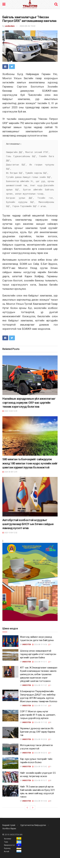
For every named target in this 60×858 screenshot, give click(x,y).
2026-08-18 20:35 (40, 739)
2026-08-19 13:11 (40, 662)
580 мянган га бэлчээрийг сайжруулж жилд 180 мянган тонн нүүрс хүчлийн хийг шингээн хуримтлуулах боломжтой (30, 463)
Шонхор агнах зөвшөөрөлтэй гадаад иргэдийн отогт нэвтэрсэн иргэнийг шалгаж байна (38, 654)
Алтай (6, 851)
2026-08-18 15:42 (40, 766)
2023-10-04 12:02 (10, 533)
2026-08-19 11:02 (40, 722)
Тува (6, 842)
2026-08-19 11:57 (40, 685)
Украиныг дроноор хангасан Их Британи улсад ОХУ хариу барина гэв (37, 732)
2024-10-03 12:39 (10, 411)
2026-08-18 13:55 (40, 801)
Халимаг (7, 839)
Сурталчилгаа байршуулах (33, 825)
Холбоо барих (9, 828)
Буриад (7, 848)
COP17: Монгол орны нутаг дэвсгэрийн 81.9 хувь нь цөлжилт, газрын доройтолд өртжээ (38, 715)
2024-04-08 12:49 (10, 472)
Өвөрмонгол (9, 845)
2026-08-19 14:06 (40, 644)
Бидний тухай (8, 825)
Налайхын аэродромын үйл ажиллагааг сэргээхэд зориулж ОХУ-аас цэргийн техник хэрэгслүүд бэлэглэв (29, 402)
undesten (10, 26)
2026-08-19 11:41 (40, 705)
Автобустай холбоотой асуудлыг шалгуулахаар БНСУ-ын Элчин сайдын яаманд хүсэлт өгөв (28, 524)
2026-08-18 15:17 (40, 780)
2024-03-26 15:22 (27, 26)
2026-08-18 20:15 (40, 753)
